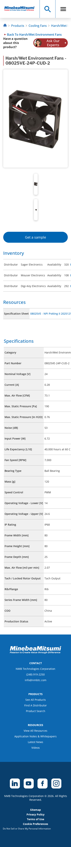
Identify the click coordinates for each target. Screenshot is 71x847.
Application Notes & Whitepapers (35, 736)
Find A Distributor (35, 705)
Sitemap (35, 810)
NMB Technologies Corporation (35, 669)
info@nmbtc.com (35, 680)
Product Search (35, 711)
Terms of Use (35, 819)
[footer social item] (15, 783)
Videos (35, 747)
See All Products (35, 699)
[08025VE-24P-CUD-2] (21, 9)
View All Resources (35, 730)
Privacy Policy (35, 814)
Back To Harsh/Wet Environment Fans (34, 34)
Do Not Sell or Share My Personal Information (27, 828)
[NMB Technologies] (5, 26)
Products (17, 26)
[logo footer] (35, 653)
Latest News (35, 742)
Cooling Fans (38, 26)
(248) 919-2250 (35, 674)
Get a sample (35, 237)
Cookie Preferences (35, 824)
